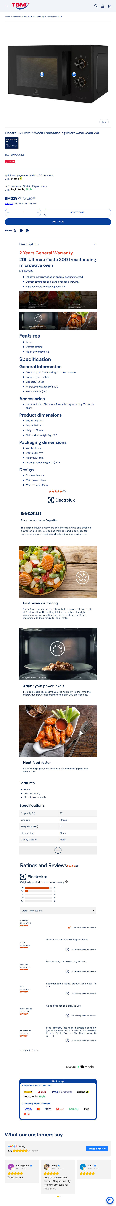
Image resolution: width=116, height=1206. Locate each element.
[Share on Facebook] (21, 231)
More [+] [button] (50, 1036)
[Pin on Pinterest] (27, 231)
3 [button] (32, 1050)
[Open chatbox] (110, 1200)
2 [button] (31, 1050)
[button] (42, 74)
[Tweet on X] (15, 231)
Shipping (9, 203)
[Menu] (6, 6)
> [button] (37, 1050)
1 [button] (29, 1050)
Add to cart (77, 212)
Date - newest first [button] (32, 910)
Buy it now (58, 221)
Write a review (97, 1148)
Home (7, 16)
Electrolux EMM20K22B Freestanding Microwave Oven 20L (37, 16)
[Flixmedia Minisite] (12, 138)
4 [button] (34, 1050)
